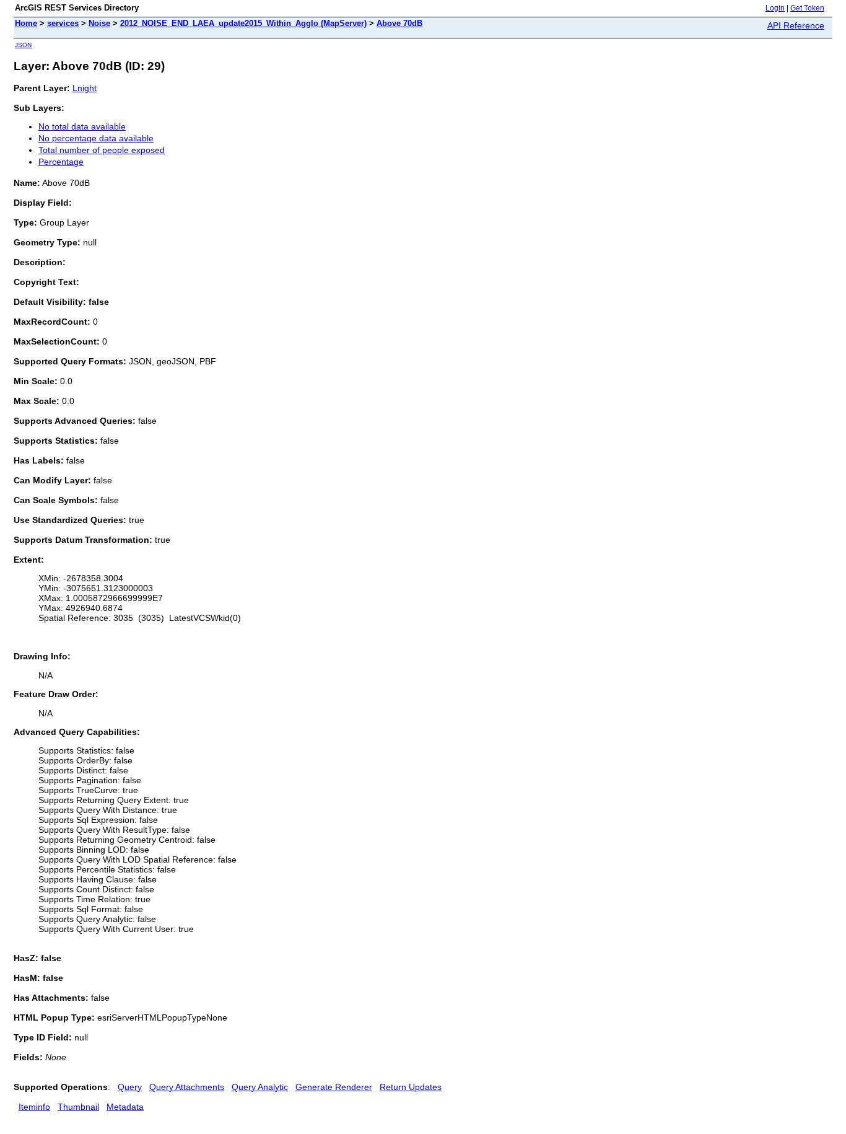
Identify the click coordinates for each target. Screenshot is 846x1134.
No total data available (82, 126)
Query (130, 1087)
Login (775, 8)
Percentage (61, 162)
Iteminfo (34, 1107)
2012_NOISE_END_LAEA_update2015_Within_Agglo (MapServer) (243, 23)
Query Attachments (186, 1087)
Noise (99, 23)
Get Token (807, 8)
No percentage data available (96, 138)
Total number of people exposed (101, 150)
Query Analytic (260, 1087)
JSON (23, 45)
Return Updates (411, 1087)
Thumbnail (78, 1107)
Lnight (84, 88)
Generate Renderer (333, 1087)
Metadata (125, 1107)
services (63, 23)
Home (26, 23)
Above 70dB (399, 23)
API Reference (795, 25)
